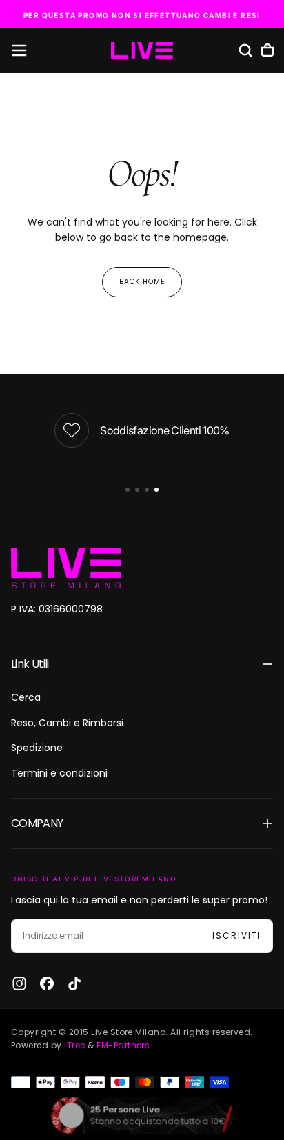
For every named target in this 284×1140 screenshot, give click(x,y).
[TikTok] (74, 983)
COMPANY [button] (37, 823)
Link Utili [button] (30, 664)
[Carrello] (267, 50)
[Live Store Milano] (66, 568)
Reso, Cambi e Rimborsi (67, 723)
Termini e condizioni (59, 773)
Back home (142, 282)
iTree (74, 1045)
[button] (19, 50)
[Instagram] (19, 983)
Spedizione (37, 747)
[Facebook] (47, 983)
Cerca (26, 697)
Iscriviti (236, 935)
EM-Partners (123, 1045)
